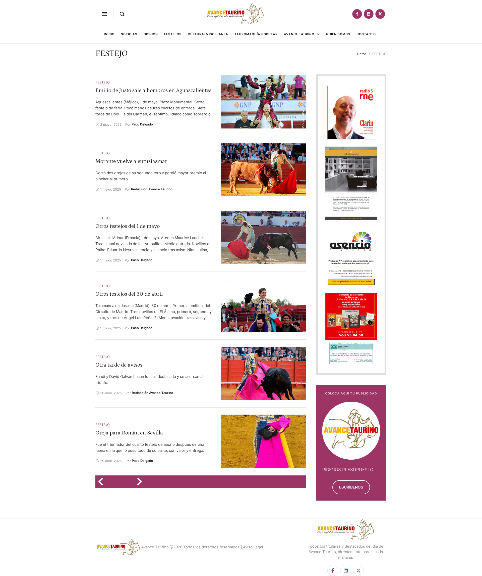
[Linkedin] (369, 14)
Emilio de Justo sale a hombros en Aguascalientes (153, 90)
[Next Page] (141, 481)
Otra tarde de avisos (118, 365)
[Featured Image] (263, 101)
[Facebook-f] (357, 14)
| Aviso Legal (252, 547)
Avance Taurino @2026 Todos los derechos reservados (190, 547)
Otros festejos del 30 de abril (129, 294)
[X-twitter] (380, 14)
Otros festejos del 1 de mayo (127, 226)
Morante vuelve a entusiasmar (131, 161)
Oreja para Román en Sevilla (129, 433)
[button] (104, 14)
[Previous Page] (102, 481)
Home (361, 54)
